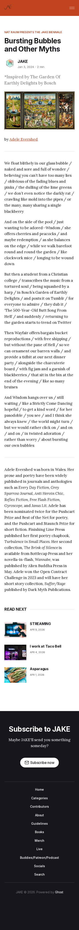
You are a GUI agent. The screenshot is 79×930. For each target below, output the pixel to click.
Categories (39, 798)
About (39, 815)
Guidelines (39, 823)
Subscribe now (42, 762)
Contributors (39, 806)
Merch (39, 840)
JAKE (23, 61)
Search (39, 874)
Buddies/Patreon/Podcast (39, 857)
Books (39, 832)
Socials (39, 866)
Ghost (59, 892)
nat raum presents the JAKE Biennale (33, 32)
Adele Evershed (23, 139)
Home (39, 789)
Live (39, 849)
